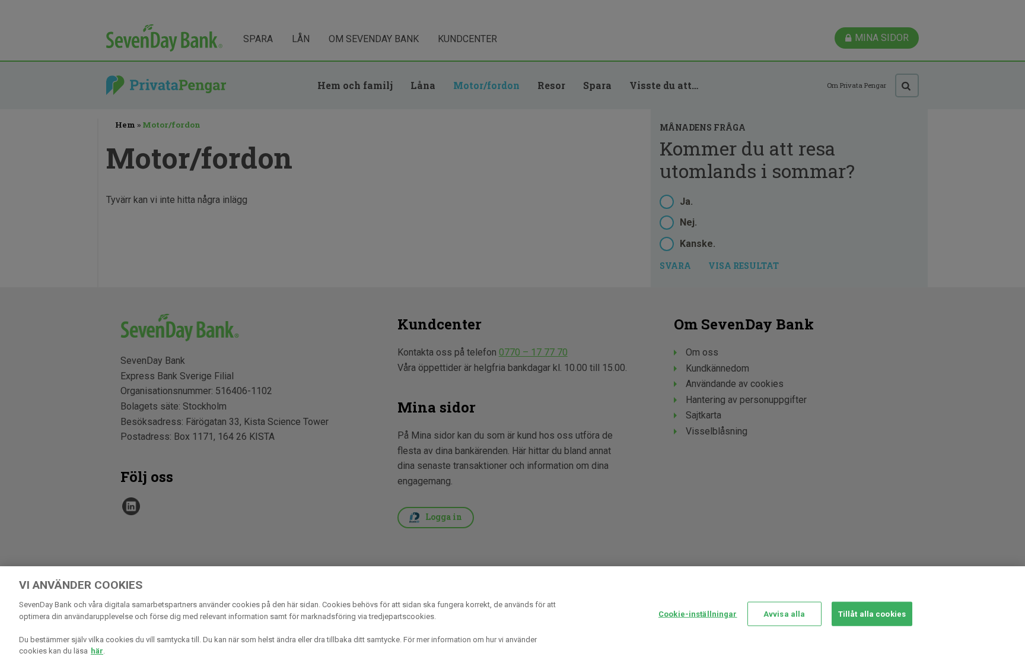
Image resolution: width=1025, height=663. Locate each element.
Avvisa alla (784, 613)
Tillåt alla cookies (872, 613)
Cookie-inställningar (697, 613)
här (97, 650)
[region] (512, 614)
